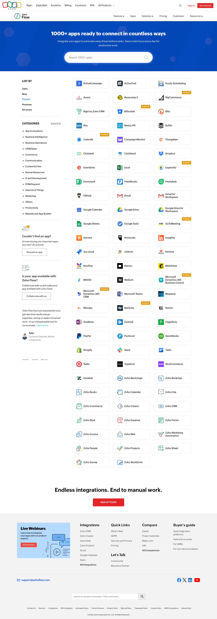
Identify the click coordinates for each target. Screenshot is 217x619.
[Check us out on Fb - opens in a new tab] (179, 580)
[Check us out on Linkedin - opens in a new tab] (190, 580)
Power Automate (150, 536)
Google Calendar (88, 555)
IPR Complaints (66, 608)
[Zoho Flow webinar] (43, 540)
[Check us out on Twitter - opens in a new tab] (185, 580)
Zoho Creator (87, 536)
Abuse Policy (186, 608)
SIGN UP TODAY (108, 502)
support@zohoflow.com (35, 580)
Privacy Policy (112, 608)
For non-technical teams (185, 549)
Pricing (163, 16)
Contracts (80, 5)
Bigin (29, 5)
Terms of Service (98, 608)
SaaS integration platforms (181, 533)
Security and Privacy (121, 541)
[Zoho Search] (180, 5)
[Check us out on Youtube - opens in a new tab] (197, 580)
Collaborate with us (36, 296)
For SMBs (178, 544)
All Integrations (88, 564)
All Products (104, 5)
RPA (92, 5)
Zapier (145, 531)
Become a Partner (120, 565)
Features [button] (118, 16)
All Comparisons (151, 550)
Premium (27, 104)
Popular (26, 99)
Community (117, 561)
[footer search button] (141, 596)
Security (42, 608)
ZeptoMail (41, 5)
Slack (83, 560)
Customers (178, 16)
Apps (133, 16)
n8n (144, 545)
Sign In (191, 5)
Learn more (42, 325)
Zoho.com (11, 5)
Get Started (205, 5)
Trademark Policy (141, 608)
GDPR (114, 536)
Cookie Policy (156, 608)
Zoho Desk (85, 541)
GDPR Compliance (171, 608)
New (24, 94)
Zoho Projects (87, 545)
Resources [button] (195, 16)
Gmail (83, 550)
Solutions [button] (146, 16)
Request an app (35, 252)
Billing (68, 5)
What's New (117, 531)
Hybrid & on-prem (182, 539)
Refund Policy (126, 608)
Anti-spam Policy (82, 608)
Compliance (53, 608)
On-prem (27, 109)
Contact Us (31, 608)
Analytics (56, 5)
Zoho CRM (85, 531)
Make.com (147, 541)
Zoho (24, 88)
